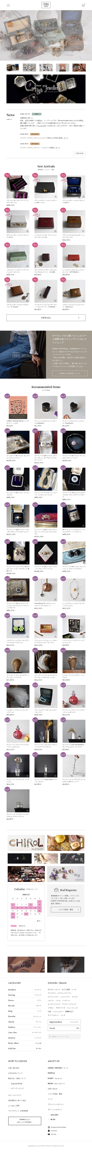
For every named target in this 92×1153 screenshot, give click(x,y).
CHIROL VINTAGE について (69, 373)
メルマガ (42, 126)
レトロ (74, 989)
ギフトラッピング (17, 1088)
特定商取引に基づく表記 (17, 1100)
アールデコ (52, 993)
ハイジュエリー (58, 1011)
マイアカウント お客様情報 (18, 1111)
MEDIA (56, 1083)
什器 (49, 1011)
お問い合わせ (52, 1089)
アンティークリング (69, 1004)
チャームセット (53, 1015)
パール (58, 1000)
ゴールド (75, 997)
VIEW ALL (46, 317)
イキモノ (51, 1008)
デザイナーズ (60, 1008)
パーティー (66, 1000)
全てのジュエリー (54, 989)
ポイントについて (14, 1095)
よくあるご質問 (14, 1106)
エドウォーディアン (64, 993)
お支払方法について (15, 1073)
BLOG (53, 1119)
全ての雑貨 (66, 989)
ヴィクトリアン (53, 997)
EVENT (55, 1078)
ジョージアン (65, 997)
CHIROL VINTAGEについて (58, 1068)
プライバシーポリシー (56, 1104)
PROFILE (51, 1073)
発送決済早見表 (16, 1084)
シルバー (51, 1000)
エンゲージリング (54, 1004)
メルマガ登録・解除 (65, 909)
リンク (50, 1099)
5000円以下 (69, 1011)
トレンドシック (72, 1008)
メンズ (62, 1015)
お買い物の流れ (14, 1068)
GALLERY (54, 1115)
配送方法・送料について (17, 1078)
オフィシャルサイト (55, 1109)
